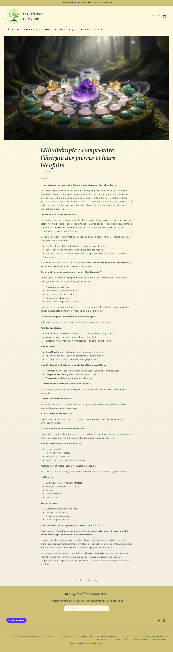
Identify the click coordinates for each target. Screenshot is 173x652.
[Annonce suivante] (166, 2)
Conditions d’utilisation (130, 637)
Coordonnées (100, 639)
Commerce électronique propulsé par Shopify (56, 637)
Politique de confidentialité (108, 637)
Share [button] (46, 178)
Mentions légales (160, 639)
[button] (153, 16)
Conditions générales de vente (154, 637)
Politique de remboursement (120, 639)
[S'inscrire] (106, 608)
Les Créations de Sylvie (28, 637)
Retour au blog (88, 580)
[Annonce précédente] (7, 2)
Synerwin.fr (98, 643)
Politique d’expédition (141, 639)
